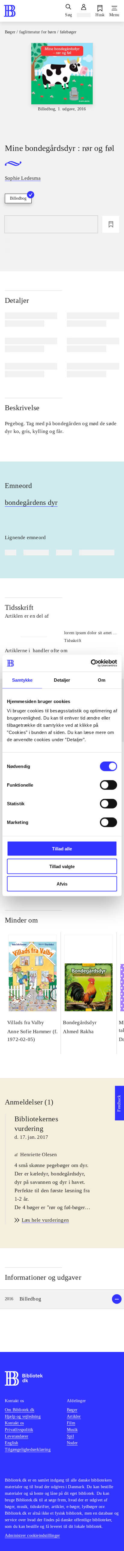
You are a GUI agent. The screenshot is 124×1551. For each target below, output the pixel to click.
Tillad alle (62, 848)
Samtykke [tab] (22, 679)
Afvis (62, 883)
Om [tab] (101, 679)
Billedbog (18, 198)
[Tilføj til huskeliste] (110, 224)
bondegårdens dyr (31, 502)
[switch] (108, 785)
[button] (62, 1299)
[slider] (62, 88)
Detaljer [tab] (62, 679)
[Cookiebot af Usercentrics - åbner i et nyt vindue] (90, 663)
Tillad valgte (62, 866)
